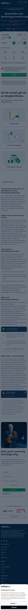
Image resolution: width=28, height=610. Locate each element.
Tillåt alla (14, 607)
